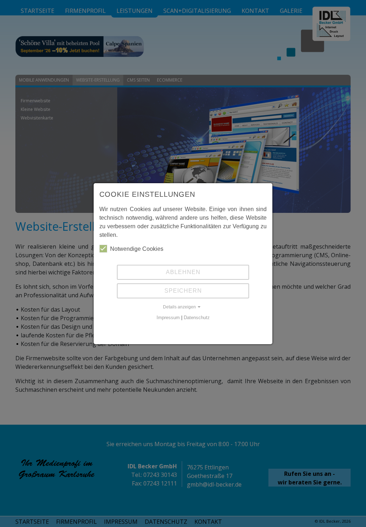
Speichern (183, 291)
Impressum (168, 317)
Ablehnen (183, 272)
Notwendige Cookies (136, 249)
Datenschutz (197, 317)
